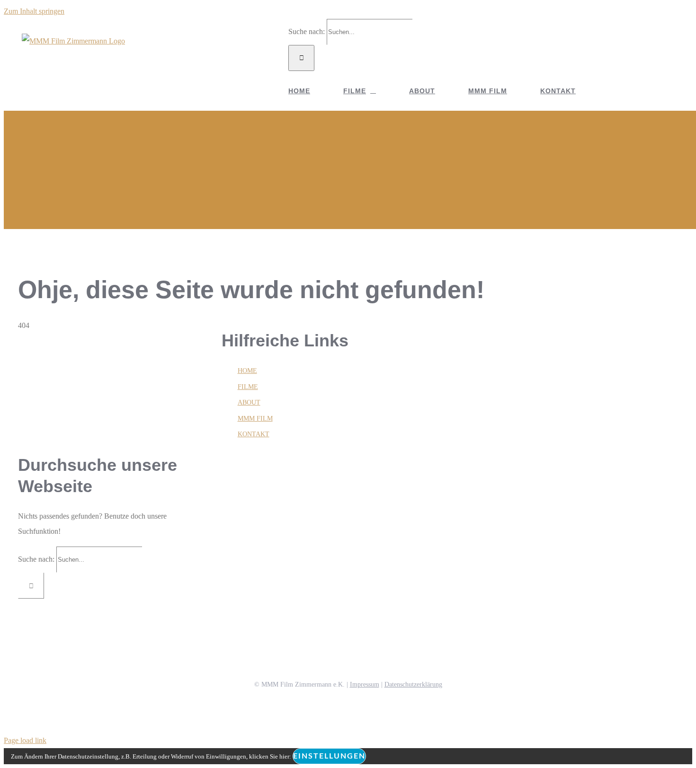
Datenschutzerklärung (413, 684)
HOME (247, 370)
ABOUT (249, 402)
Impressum (364, 684)
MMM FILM (255, 418)
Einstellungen (329, 756)
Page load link (25, 740)
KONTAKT (253, 434)
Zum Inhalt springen (34, 11)
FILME (248, 386)
